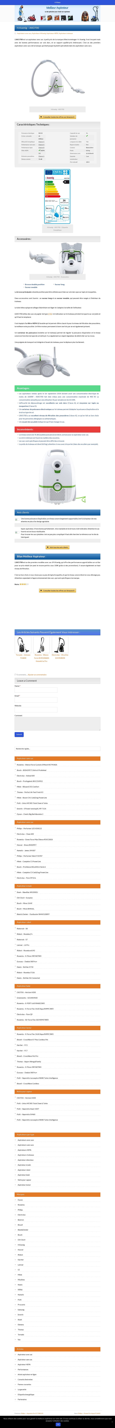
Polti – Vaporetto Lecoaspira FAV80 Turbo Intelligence (37, 1078)
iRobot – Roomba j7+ (25, 934)
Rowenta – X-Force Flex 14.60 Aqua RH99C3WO (35, 1009)
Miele (20, 1275)
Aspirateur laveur (24, 1028)
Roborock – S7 (22, 940)
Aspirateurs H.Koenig (39, 33)
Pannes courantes (24, 1384)
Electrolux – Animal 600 (26, 776)
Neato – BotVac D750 (25, 967)
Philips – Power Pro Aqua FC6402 (89, 1413)
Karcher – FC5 (22, 1045)
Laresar (20, 1265)
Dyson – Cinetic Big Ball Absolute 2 (30, 814)
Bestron (21, 1220)
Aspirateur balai (23, 986)
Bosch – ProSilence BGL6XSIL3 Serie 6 (31, 867)
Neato (20, 1285)
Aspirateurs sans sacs (26, 1145)
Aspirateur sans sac (25, 758)
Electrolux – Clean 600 (25, 834)
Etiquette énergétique (26, 1394)
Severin (20, 1315)
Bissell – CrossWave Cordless (28, 1084)
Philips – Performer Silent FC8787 (29, 856)
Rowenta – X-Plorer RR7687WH (29, 956)
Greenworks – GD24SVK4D (27, 998)
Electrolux (21, 1215)
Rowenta (21, 1205)
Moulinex (21, 1280)
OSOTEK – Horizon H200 (26, 992)
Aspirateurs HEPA (52, 33)
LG (19, 1270)
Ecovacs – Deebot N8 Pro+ (27, 961)
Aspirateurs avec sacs (24, 33)
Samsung (21, 1310)
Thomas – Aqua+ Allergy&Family (29, 1062)
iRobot (20, 1255)
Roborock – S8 (22, 929)
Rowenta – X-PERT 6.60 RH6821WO (31, 1003)
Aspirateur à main (24, 886)
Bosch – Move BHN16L (25, 909)
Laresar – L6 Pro (23, 945)
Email (17, 696)
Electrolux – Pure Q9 (24, 1014)
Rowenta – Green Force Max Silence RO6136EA (35, 839)
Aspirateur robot (24, 922)
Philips (20, 1210)
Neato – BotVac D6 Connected (28, 978)
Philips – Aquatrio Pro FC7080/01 (32, 1413)
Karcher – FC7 (22, 1051)
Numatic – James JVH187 (26, 850)
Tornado (21, 1335)
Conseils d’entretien (25, 1379)
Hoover (20, 1250)
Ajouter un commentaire (37, 674)
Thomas (21, 1330)
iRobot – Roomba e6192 (26, 950)
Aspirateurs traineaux (66, 33)
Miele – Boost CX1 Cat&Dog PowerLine (32, 798)
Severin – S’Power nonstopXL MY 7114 (31, 809)
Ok (58, 1424)
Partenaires (22, 1399)
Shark (20, 1320)
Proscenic (21, 1305)
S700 (50, 314)
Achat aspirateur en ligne (27, 1374)
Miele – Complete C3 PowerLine (29, 861)
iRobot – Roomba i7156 (26, 972)
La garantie (22, 1389)
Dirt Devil (21, 1240)
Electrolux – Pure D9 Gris (26, 878)
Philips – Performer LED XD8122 (29, 828)
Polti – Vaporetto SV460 (26, 1114)
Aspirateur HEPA (24, 1364)
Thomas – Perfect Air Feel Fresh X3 (30, 792)
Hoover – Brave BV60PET (26, 845)
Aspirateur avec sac (25, 822)
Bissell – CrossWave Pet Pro (27, 1056)
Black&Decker (23, 1230)
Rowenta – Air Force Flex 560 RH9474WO (33, 1020)
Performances (23, 1369)
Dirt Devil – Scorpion (25, 898)
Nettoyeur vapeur (24, 1091)
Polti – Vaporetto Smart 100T (28, 1109)
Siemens (21, 1325)
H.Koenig (21, 1245)
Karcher (21, 1260)
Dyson (20, 1200)
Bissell (20, 1225)
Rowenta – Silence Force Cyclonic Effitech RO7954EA (37, 765)
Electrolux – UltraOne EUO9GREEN (60, 656)
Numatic (21, 1295)
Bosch (20, 1235)
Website (18, 706)
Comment (18, 715)
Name (17, 686)
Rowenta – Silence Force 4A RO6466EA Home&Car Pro (41, 658)
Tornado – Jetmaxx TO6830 (23, 656)
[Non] (112, 1422)
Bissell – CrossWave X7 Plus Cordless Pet (32, 1040)
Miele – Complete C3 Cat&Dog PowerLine (32, 872)
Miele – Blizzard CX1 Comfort (28, 787)
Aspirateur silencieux (25, 1160)
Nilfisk (20, 1290)
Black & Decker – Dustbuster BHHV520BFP (33, 914)
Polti (19, 1300)
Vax (19, 1340)
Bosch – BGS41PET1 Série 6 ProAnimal (31, 770)
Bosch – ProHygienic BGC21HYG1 (30, 781)
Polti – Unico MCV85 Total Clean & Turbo (32, 803)
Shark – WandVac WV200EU (27, 892)
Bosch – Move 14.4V (24, 903)
